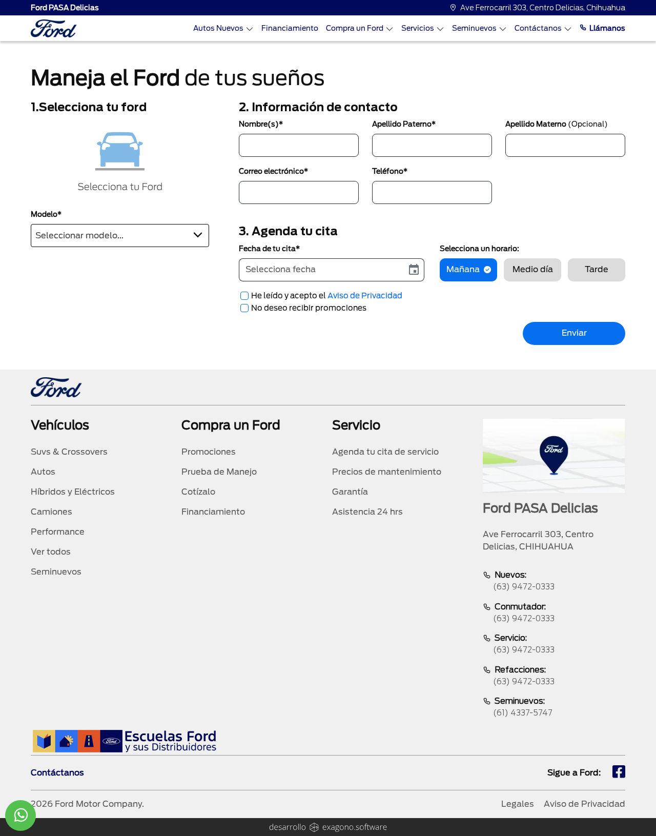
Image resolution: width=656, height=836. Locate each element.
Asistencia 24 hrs (367, 512)
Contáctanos (538, 28)
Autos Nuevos (218, 28)
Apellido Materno (556, 124)
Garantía (350, 492)
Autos (43, 472)
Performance (58, 532)
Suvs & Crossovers (69, 452)
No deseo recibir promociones (308, 308)
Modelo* (46, 214)
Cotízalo (198, 492)
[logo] (54, 28)
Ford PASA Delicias (65, 8)
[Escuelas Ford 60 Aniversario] (124, 741)
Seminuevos (474, 28)
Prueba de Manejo (219, 472)
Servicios (417, 28)
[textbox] (120, 234)
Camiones (51, 512)
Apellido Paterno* (404, 124)
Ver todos (51, 552)
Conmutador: (524, 612)
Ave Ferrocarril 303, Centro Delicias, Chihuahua (542, 8)
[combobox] (120, 235)
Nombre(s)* (261, 124)
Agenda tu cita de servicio (385, 452)
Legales (517, 804)
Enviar (574, 333)
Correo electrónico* (273, 171)
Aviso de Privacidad (364, 295)
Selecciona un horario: (479, 248)
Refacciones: (524, 675)
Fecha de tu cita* (269, 248)
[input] (321, 269)
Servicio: (524, 644)
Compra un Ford (354, 28)
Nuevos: (524, 581)
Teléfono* (389, 171)
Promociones (208, 452)
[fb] (618, 773)
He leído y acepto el (326, 295)
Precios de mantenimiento (386, 472)
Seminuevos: (522, 707)
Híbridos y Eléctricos (73, 492)
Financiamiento (289, 28)
